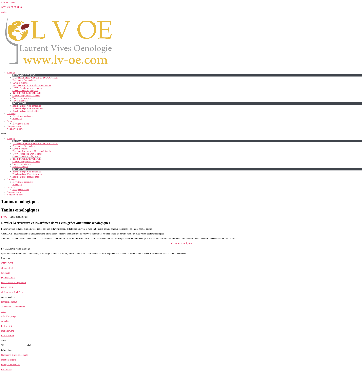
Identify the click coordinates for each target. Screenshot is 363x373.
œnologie (11, 72)
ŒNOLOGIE (7, 263)
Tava (3, 311)
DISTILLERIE (8, 277)
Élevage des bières (20, 123)
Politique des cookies (10, 364)
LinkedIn (55, 345)
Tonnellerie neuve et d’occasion (35, 78)
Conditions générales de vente (14, 355)
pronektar (5, 321)
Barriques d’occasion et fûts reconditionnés (31, 85)
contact (4, 12)
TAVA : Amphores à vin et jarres (27, 88)
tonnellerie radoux (9, 302)
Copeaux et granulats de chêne (26, 95)
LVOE (4, 217)
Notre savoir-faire (15, 129)
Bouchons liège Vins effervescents (27, 108)
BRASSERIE (7, 287)
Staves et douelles (20, 100)
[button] (181, 133)
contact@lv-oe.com (41, 345)
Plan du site (6, 369)
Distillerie (11, 113)
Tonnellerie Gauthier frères (13, 306)
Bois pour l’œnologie (27, 93)
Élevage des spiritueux (22, 116)
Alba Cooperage (8, 316)
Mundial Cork (7, 331)
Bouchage (20, 103)
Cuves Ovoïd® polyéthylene (25, 90)
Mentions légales (8, 360)
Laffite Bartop (7, 335)
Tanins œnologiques (21, 98)
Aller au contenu (8, 2)
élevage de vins (8, 268)
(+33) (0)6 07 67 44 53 (11, 7)
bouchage (5, 273)
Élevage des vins (24, 75)
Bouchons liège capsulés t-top (25, 111)
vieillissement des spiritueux (13, 282)
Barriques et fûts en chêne (24, 80)
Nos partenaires (14, 126)
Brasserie (11, 121)
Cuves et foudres (20, 83)
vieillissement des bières (12, 292)
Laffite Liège (7, 326)
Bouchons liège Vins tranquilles (26, 106)
